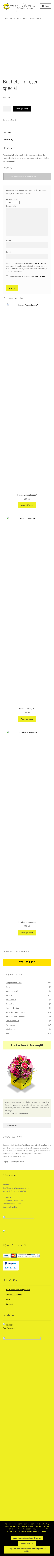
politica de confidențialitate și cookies (31, 263)
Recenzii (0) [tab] (8, 139)
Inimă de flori (11, 1029)
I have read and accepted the (27, 276)
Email (9, 252)
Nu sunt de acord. (27, 1543)
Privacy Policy (39, 276)
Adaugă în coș (22, 108)
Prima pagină (10, 18)
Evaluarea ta (12, 199)
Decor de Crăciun (12, 1008)
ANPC (8, 1299)
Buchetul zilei (11, 999)
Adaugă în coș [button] (27, 505)
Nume (9, 240)
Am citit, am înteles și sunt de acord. (27, 1538)
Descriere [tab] (7, 132)
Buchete (9, 995)
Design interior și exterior (15, 1016)
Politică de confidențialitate (18, 1289)
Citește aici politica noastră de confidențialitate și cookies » (27, 1550)
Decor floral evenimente (15, 1012)
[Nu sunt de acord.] (51, 1538)
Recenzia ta (11, 206)
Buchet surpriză (12, 991)
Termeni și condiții (14, 1294)
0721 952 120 (27, 962)
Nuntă (19, 18)
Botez (8, 987)
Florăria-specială (12, 1021)
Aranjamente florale (13, 982)
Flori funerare (11, 1025)
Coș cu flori (10, 1004)
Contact (9, 1304)
